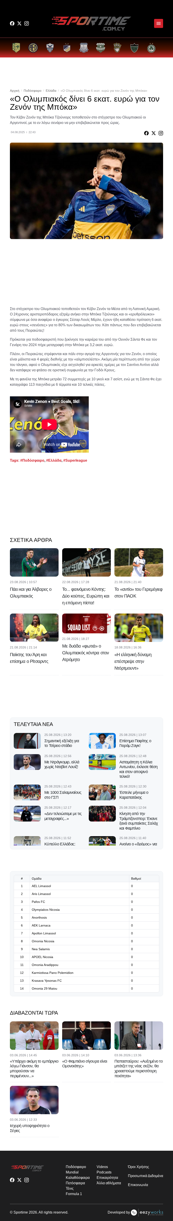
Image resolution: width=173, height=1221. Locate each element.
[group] (16, 47)
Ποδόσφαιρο (32, 90)
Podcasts (104, 1172)
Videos (102, 1167)
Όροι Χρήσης (138, 1167)
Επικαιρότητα (107, 1178)
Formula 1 (74, 1194)
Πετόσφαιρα (75, 1183)
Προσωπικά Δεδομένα (145, 1176)
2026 (33, 1212)
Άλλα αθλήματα (109, 1183)
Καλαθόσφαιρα (77, 1178)
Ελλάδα (51, 90)
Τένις (70, 1188)
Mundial (72, 1172)
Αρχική (14, 90)
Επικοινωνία (138, 1185)
